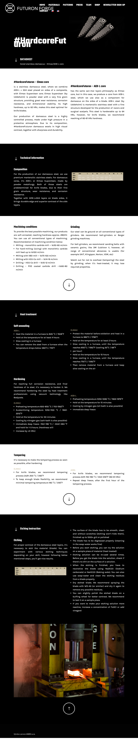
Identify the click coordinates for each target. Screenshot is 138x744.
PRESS (79, 5)
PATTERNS (68, 5)
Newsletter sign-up (114, 5)
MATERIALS (54, 5)
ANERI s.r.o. (30, 734)
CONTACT (43, 11)
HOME (42, 5)
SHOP (97, 5)
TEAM (88, 5)
